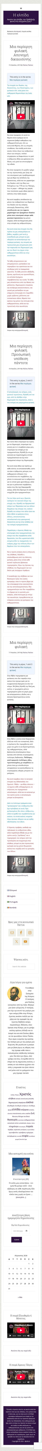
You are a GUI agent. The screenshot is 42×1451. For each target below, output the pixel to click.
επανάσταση (16, 1113)
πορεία (29, 1126)
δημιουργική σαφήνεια (17, 1102)
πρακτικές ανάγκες (20, 1130)
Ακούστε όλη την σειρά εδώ (21, 1351)
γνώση (31, 1099)
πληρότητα (13, 1126)
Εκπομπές (25, 330)
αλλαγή (18, 1099)
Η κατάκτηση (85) (21, 1179)
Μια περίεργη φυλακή (18, 80)
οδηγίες (29, 1123)
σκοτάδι (19, 1136)
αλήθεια (11, 1098)
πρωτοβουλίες (13, 1132)
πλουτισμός (22, 1126)
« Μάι (20, 1297)
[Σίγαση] (28, 1336)
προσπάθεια (30, 1130)
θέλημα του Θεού (24, 1116)
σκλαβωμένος (12, 1136)
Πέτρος (17, 1095)
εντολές (31, 1110)
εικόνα (29, 1102)
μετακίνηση (22, 1123)
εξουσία (10, 1113)
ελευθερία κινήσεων (21, 1106)
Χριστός (25, 1094)
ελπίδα (16, 1109)
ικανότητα (21, 1120)
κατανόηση (10, 1123)
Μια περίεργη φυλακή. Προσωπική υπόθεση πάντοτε (21, 354)
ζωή (32, 1113)
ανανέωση (24, 1099)
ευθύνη (23, 1113)
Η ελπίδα (21, 14)
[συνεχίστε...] (21, 1197)
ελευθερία (10, 1106)
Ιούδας (12, 1095)
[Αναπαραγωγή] (10, 1336)
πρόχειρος (29, 1132)
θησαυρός (12, 1119)
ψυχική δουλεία (19, 1139)
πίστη (33, 1123)
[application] (21, 1330)
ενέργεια (24, 1109)
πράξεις (10, 1130)
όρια (25, 1139)
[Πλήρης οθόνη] (32, 1336)
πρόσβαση (22, 1132)
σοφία (25, 1135)
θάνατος (15, 1116)
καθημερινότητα (29, 1120)
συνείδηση (32, 1136)
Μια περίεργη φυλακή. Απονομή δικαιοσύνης (21, 52)
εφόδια (28, 1113)
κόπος (17, 1123)
